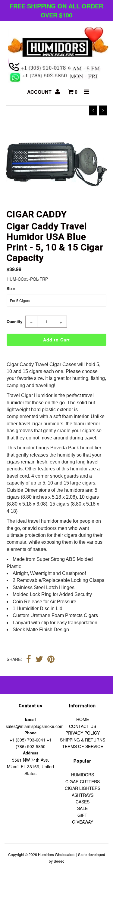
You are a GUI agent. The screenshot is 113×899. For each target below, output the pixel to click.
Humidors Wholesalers (56, 854)
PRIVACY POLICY (82, 733)
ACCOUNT (40, 91)
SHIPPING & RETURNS (82, 740)
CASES (82, 802)
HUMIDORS (82, 775)
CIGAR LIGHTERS (82, 788)
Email (30, 719)
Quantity (14, 321)
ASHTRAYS (82, 795)
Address (30, 753)
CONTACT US (82, 726)
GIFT (82, 815)
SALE (82, 808)
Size (11, 288)
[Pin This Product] (51, 659)
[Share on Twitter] (39, 659)
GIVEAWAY (82, 822)
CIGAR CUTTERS (82, 781)
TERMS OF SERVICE (82, 746)
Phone (30, 732)
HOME (82, 719)
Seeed (59, 861)
